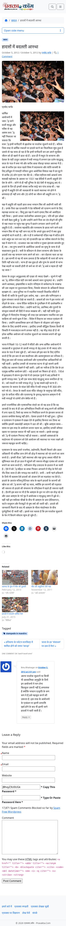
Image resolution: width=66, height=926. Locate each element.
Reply (26, 717)
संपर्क (34, 913)
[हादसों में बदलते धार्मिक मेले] (15, 604)
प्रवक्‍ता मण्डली (21, 906)
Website (7, 775)
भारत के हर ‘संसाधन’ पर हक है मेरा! (51, 644)
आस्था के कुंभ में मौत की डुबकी (14, 586)
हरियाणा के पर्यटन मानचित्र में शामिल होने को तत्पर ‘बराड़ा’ (18, 644)
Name (5, 753)
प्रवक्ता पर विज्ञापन (11, 913)
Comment (8, 818)
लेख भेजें (26, 913)
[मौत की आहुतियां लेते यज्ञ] (44, 577)
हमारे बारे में (7, 906)
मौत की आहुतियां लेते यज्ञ (41, 586)
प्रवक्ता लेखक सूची (40, 906)
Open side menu (14, 30)
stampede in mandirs (16, 633)
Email (5, 764)
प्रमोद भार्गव (46, 52)
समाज (14, 20)
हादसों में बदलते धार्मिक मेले (12, 613)
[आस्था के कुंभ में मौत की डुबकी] (15, 577)
